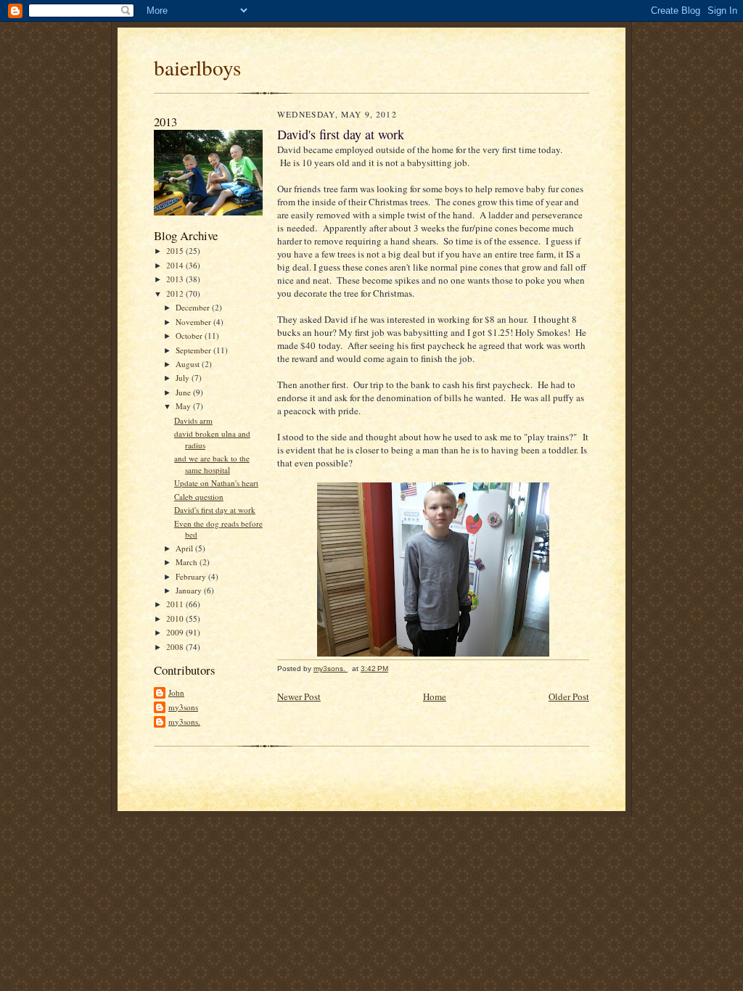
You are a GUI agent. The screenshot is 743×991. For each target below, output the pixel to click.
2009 (176, 632)
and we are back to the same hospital (212, 464)
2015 (176, 250)
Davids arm (193, 420)
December (194, 307)
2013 (176, 279)
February (192, 576)
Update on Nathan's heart (216, 482)
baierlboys (197, 67)
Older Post (569, 696)
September (194, 350)
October (190, 335)
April (185, 548)
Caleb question (198, 496)
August (189, 363)
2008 (176, 646)
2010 (176, 618)
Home (434, 696)
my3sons (183, 707)
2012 (176, 293)
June (184, 392)
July (184, 377)
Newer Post (299, 696)
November (194, 321)
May (184, 405)
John (176, 692)
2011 (176, 604)
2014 (176, 265)
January (190, 590)
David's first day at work (214, 509)
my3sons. (184, 721)
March (188, 561)
